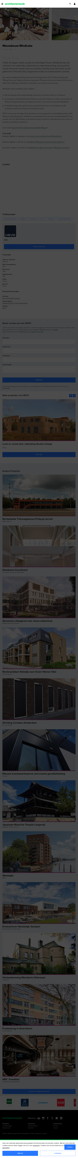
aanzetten (6, 1148)
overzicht (36, 1146)
